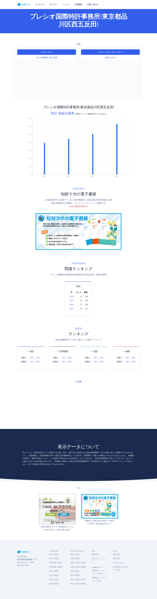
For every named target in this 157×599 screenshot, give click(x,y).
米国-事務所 (75, 558)
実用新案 (44, 58)
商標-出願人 (54, 579)
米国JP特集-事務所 (78, 567)
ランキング (39, 4)
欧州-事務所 (75, 575)
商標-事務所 (54, 584)
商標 (55, 58)
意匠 (51, 58)
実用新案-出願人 (56, 563)
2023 (71, 309)
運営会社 (116, 554)
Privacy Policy (118, 563)
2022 (71, 304)
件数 (78, 44)
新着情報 (95, 554)
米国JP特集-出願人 (78, 563)
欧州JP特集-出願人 (78, 579)
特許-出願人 (54, 554)
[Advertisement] (78, 79)
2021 (71, 300)
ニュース (65, 4)
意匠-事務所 (54, 575)
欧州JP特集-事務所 (78, 584)
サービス (53, 4)
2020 (71, 296)
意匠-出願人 (54, 571)
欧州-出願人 (75, 571)
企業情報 (78, 4)
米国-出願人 (75, 554)
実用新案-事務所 (56, 567)
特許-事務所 (54, 558)
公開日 (107, 58)
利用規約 (116, 558)
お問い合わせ (92, 4)
